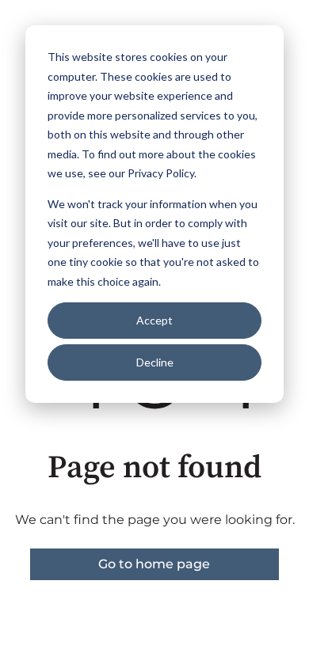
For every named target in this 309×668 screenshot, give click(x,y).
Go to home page (154, 563)
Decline (155, 362)
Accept (154, 320)
